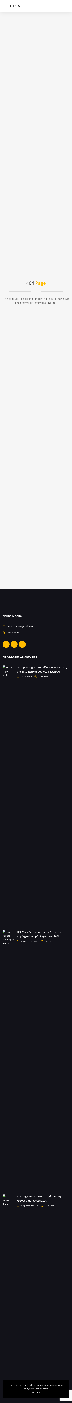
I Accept (36, 1392)
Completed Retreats (29, 941)
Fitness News (26, 676)
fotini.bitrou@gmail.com (20, 626)
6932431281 (14, 632)
